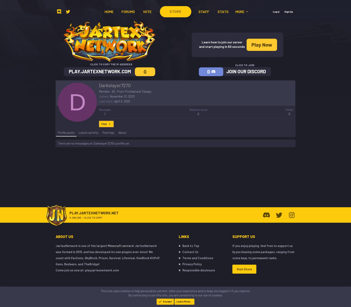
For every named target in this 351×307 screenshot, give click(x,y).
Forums (128, 11)
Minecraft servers (120, 246)
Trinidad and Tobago (138, 91)
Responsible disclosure (198, 270)
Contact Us (190, 252)
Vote (147, 11)
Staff (203, 11)
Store (175, 11)
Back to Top (190, 246)
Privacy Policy (192, 264)
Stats (223, 11)
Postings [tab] (108, 132)
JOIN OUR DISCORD (246, 71)
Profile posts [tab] (66, 132)
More (240, 11)
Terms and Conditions (197, 258)
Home (109, 11)
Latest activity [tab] (89, 132)
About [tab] (122, 132)
